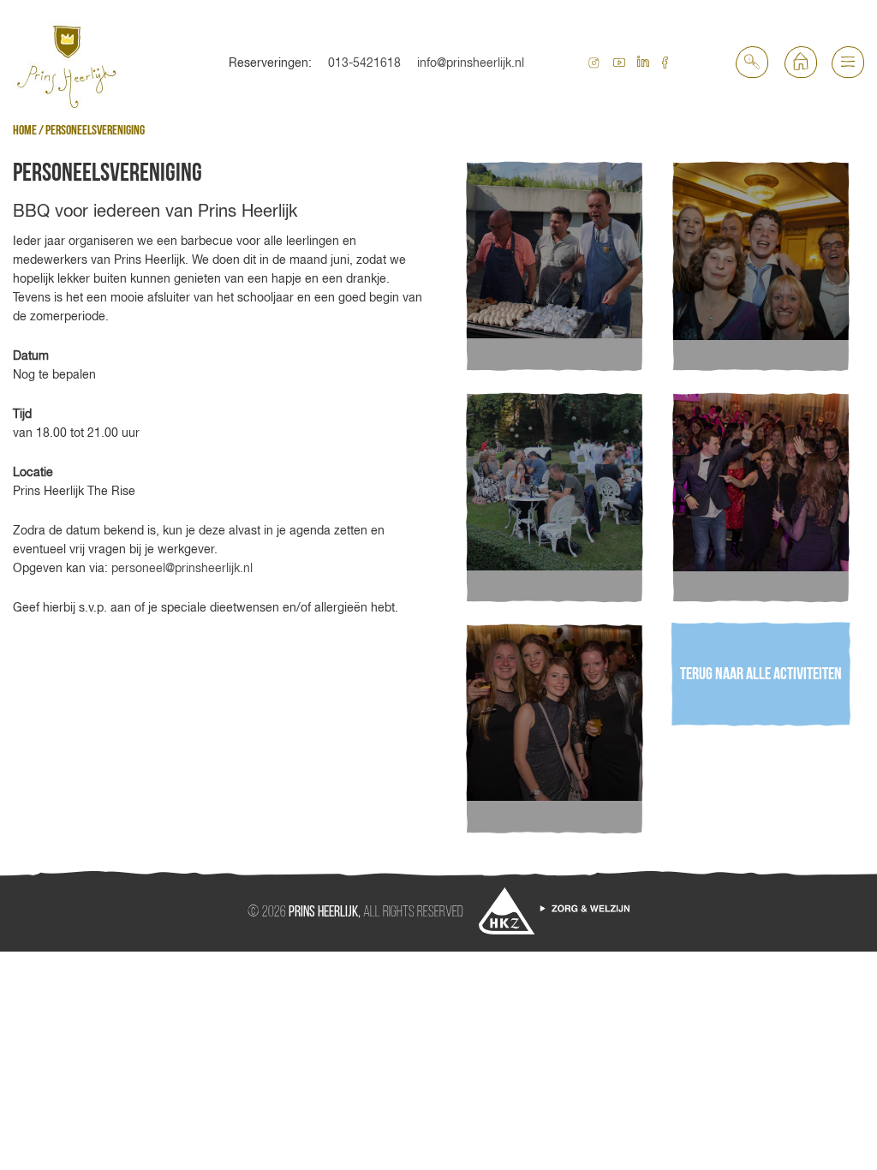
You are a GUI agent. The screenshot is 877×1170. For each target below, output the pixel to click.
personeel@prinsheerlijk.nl (182, 568)
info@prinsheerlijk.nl (470, 62)
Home (25, 130)
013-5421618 (364, 62)
